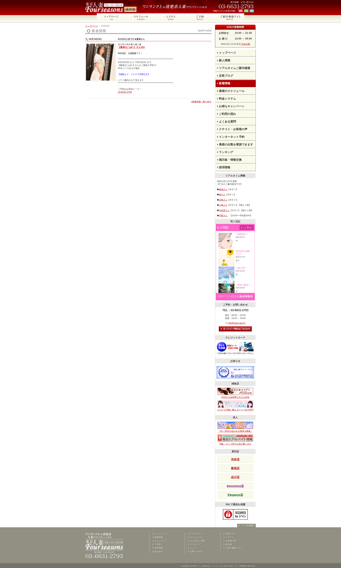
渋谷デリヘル (224, 296)
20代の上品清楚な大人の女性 (235, 397)
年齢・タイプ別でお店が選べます (235, 444)
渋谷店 (235, 459)
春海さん (223, 189)
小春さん (223, 205)
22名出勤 (245, 44)
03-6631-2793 (125, 92)
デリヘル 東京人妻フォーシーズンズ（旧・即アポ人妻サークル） (218, 566)
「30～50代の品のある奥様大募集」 (235, 431)
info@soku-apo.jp (236, 323)
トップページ (91, 26)
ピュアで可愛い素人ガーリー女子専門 (235, 410)
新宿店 (235, 468)
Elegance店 (235, 494)
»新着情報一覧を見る (201, 101)
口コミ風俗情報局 (242, 296)
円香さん (223, 215)
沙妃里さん (224, 210)
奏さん (222, 194)
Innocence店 (235, 485)
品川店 (235, 477)
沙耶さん (223, 200)
